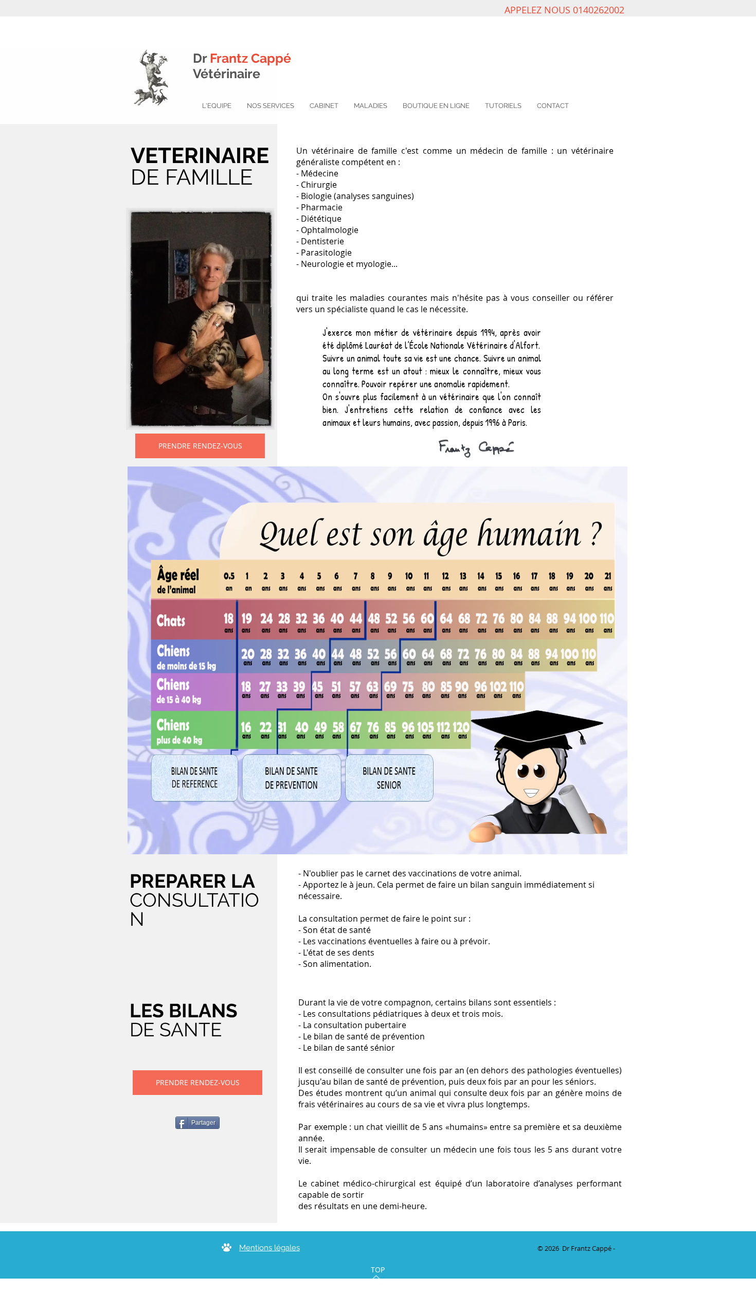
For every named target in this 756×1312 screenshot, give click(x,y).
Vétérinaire (226, 73)
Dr (242, 58)
